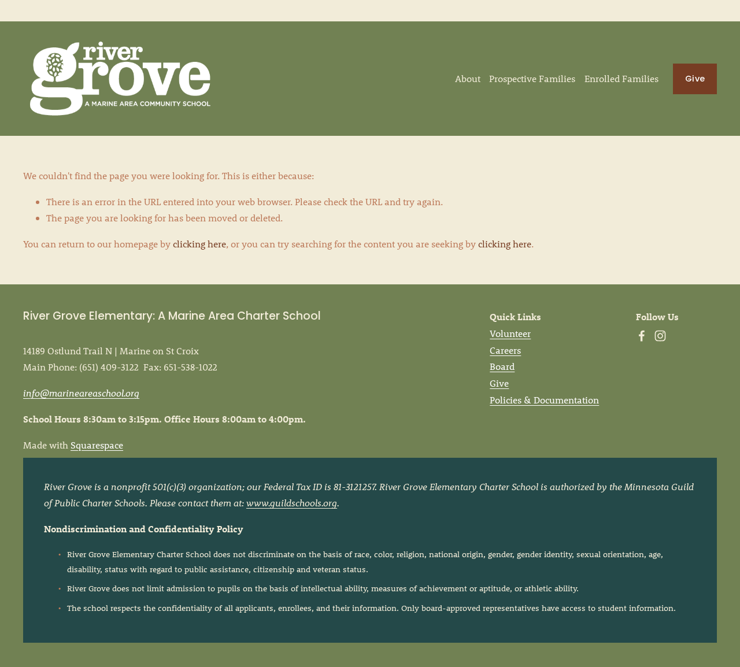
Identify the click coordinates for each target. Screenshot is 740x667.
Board (502, 366)
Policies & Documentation (544, 400)
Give (695, 78)
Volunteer (510, 333)
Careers (505, 350)
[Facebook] (642, 336)
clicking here (199, 244)
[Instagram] (660, 336)
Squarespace (97, 445)
